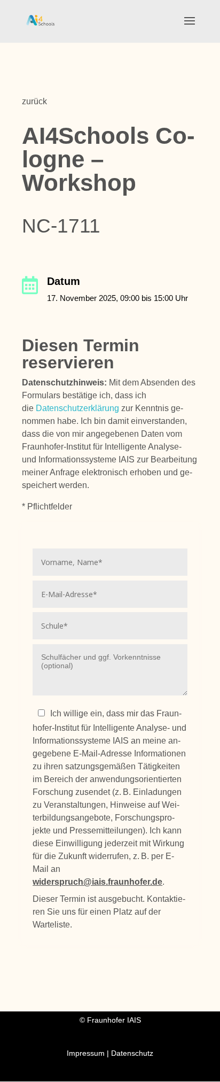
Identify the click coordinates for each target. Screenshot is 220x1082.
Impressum (87, 1053)
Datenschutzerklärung (77, 408)
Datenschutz (132, 1053)
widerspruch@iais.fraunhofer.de (97, 881)
